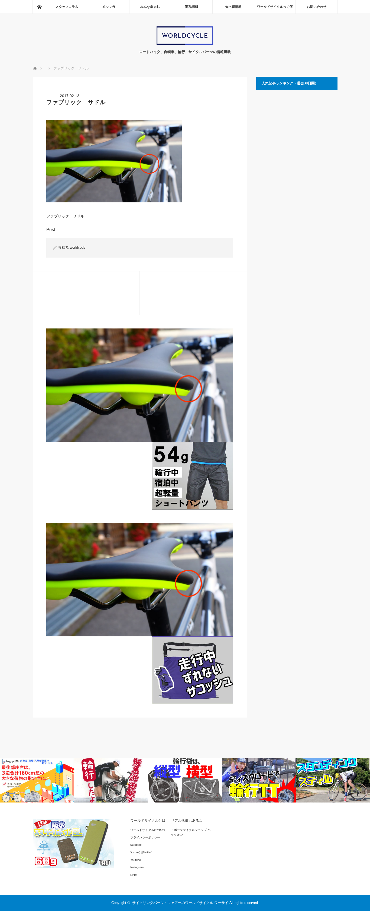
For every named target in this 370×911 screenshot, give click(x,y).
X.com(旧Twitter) (141, 852)
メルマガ (108, 7)
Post (50, 229)
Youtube (135, 859)
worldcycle (78, 247)
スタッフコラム (67, 7)
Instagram (137, 867)
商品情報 (191, 7)
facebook (136, 844)
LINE (133, 874)
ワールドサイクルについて (148, 829)
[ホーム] (39, 7)
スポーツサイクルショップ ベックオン (190, 832)
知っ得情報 (233, 7)
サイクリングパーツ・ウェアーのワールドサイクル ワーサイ (180, 903)
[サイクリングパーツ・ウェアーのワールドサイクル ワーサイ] (185, 43)
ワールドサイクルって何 (275, 7)
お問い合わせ (316, 7)
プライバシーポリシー (145, 837)
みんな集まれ (150, 7)
